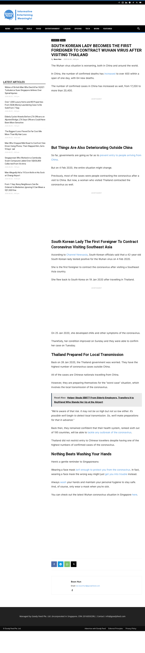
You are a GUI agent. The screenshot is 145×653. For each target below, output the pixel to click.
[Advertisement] (96, 121)
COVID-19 (55, 40)
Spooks (78, 28)
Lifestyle (18, 28)
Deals (29, 28)
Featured (107, 28)
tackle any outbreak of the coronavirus (109, 432)
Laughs (67, 28)
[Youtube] (140, 2)
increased (110, 73)
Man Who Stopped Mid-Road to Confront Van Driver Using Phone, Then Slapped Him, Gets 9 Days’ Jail (25, 146)
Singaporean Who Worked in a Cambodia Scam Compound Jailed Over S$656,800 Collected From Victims (23, 161)
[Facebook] (119, 2)
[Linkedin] (126, 2)
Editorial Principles (115, 628)
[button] (138, 29)
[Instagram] (122, 2)
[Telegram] (129, 2)
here (134, 494)
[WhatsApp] (67, 564)
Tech (88, 28)
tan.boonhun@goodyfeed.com (88, 586)
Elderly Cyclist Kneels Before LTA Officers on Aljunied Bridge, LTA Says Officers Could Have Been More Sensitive (25, 120)
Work (96, 28)
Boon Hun (57, 59)
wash (62, 482)
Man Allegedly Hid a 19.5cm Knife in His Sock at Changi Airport (25, 174)
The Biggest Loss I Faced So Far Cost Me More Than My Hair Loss (23, 132)
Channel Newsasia (77, 254)
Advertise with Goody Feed (95, 628)
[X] (136, 2)
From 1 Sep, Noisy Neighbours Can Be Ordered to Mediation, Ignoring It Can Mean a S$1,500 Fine (25, 187)
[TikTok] (133, 2)
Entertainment (52, 28)
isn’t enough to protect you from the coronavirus (103, 469)
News (7, 28)
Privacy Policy (131, 628)
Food (38, 28)
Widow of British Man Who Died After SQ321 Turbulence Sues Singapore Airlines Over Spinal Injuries (24, 90)
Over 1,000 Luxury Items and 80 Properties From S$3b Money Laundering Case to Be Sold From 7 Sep (24, 105)
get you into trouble (116, 474)
